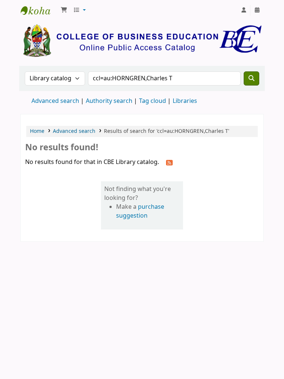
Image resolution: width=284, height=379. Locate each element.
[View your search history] (257, 10)
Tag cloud (152, 101)
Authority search (109, 101)
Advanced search (55, 101)
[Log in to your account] (243, 10)
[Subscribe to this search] (169, 162)
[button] (64, 10)
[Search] (251, 78)
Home (37, 131)
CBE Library (39, 10)
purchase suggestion (140, 211)
